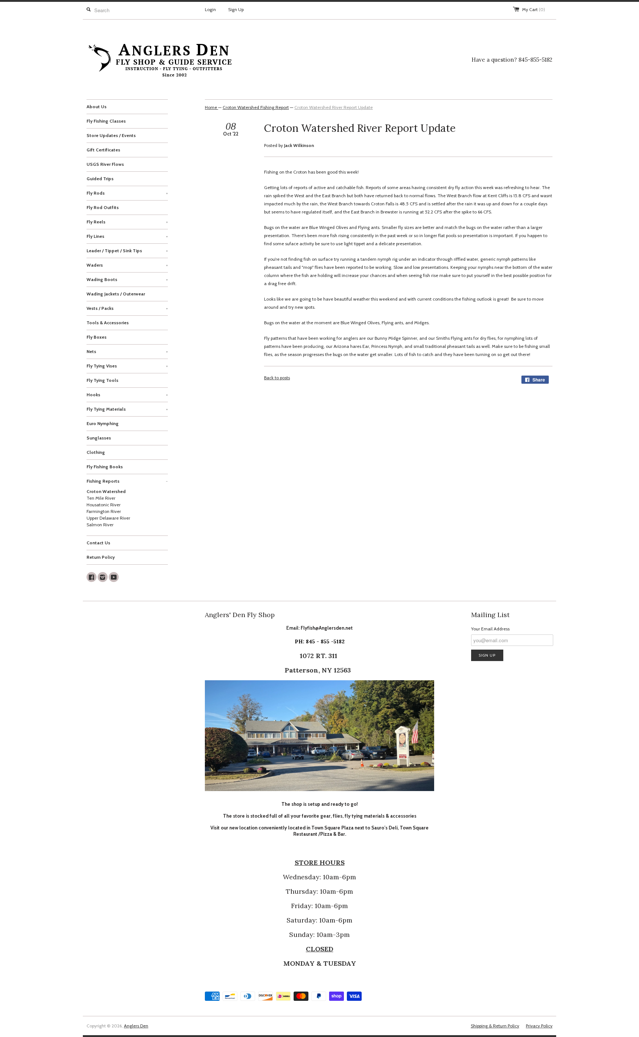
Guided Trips (100, 178)
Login (210, 9)
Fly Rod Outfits (103, 207)
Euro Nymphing (103, 423)
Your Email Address (490, 629)
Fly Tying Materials (127, 409)
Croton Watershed (106, 491)
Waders (127, 265)
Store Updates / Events (111, 135)
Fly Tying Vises (127, 366)
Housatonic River (104, 504)
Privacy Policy (539, 1026)
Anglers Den (136, 1026)
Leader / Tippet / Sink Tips (127, 250)
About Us (96, 106)
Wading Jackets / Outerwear (116, 294)
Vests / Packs (127, 308)
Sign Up (236, 9)
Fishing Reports (127, 481)
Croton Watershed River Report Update (333, 107)
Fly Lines (127, 236)
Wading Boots (127, 279)
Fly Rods (127, 193)
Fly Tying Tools (102, 380)
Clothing (96, 452)
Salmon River (100, 524)
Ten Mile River (101, 498)
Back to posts (277, 377)
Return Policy (101, 557)
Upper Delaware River (108, 518)
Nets (127, 351)
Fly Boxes (96, 337)
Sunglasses (99, 438)
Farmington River (104, 511)
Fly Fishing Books (105, 466)
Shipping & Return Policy (495, 1026)
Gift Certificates (103, 150)
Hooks (127, 394)
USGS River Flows (105, 164)
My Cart (533, 9)
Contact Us (98, 542)
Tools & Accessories (108, 322)
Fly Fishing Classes (106, 121)
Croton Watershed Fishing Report (256, 107)
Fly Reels (127, 222)
